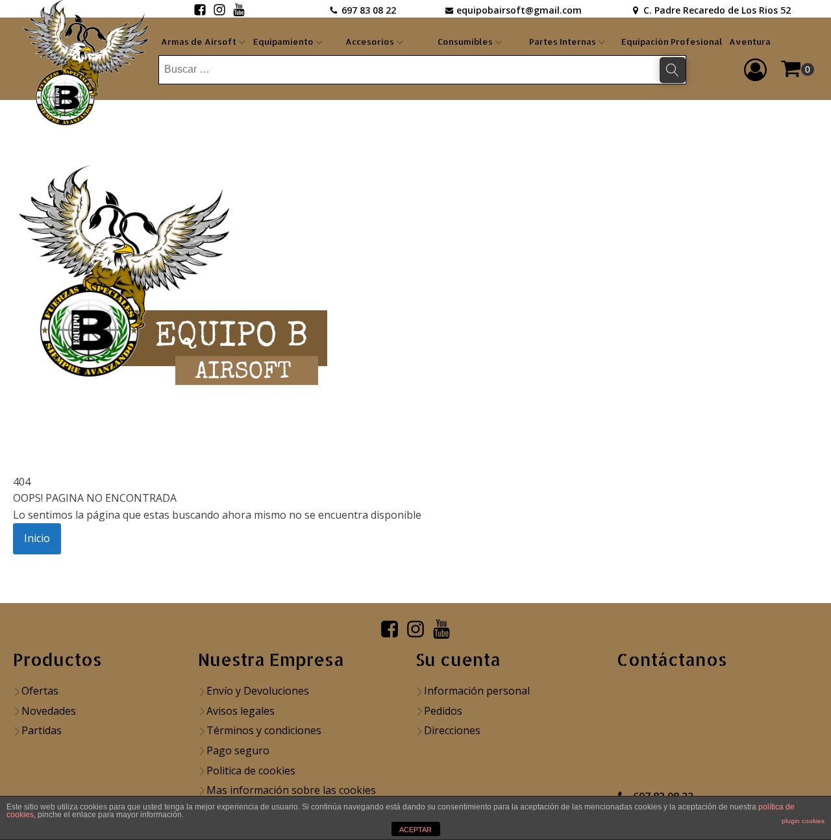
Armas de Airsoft (198, 41)
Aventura (750, 41)
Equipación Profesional (672, 41)
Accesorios (369, 41)
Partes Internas (562, 41)
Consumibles (465, 41)
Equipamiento (283, 41)
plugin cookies (803, 820)
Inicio (37, 538)
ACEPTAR (415, 830)
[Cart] (797, 69)
